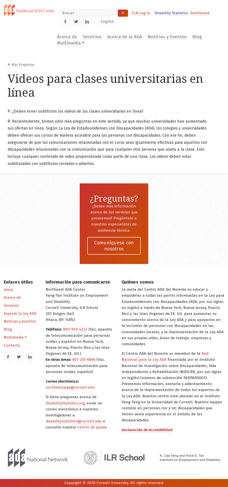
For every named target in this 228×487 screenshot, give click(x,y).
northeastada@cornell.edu (70, 387)
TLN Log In (140, 13)
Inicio (8, 289)
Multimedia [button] (69, 43)
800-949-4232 (75, 329)
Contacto (12, 345)
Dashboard (200, 13)
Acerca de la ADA (124, 37)
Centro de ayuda (92, 427)
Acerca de (67, 37)
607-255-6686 (83, 359)
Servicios (92, 37)
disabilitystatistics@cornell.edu (74, 421)
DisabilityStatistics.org (65, 403)
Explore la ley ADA (20, 313)
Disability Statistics (171, 13)
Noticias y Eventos (167, 37)
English (107, 21)
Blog (197, 37)
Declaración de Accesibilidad (147, 430)
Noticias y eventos (20, 321)
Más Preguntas (23, 65)
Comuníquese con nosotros (114, 246)
